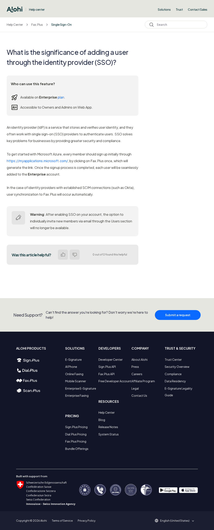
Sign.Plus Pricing (76, 427)
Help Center (15, 24)
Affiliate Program (143, 381)
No (75, 255)
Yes (63, 255)
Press (135, 366)
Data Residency (175, 381)
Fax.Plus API (106, 374)
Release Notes (108, 427)
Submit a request (177, 315)
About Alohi (139, 359)
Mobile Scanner (75, 381)
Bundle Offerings (76, 448)
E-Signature (73, 359)
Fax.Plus (37, 24)
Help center (37, 9)
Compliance (173, 374)
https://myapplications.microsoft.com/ (37, 161)
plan (61, 97)
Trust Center (173, 359)
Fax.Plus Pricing (75, 441)
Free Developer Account (114, 381)
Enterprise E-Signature (80, 388)
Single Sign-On (61, 24)
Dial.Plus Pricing (76, 434)
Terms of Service (62, 520)
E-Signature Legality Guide (178, 391)
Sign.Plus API (107, 366)
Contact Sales (197, 9)
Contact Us (139, 395)
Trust (179, 9)
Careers (136, 374)
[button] (176, 520)
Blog (101, 420)
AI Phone (71, 366)
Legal (135, 388)
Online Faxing (74, 374)
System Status (108, 434)
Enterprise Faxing (77, 395)
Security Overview (177, 366)
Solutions (164, 9)
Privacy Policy (87, 520)
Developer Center (110, 359)
